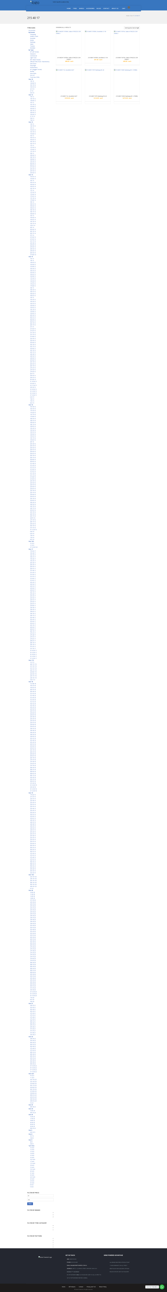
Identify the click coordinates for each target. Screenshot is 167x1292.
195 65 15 (33, 307)
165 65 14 (33, 186)
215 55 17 (33, 576)
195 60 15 (33, 305)
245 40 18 (33, 730)
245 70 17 (33, 613)
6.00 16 (32, 531)
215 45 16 (33, 465)
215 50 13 (33, 167)
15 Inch (32, 1155)
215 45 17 (33, 572)
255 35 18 (33, 738)
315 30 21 (33, 1029)
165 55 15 (33, 270)
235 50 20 (33, 912)
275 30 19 (33, 853)
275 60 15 (33, 371)
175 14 (32, 190)
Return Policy (102, 1287)
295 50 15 (33, 375)
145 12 (32, 97)
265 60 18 (33, 754)
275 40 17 (33, 635)
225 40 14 (33, 243)
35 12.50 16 (33, 529)
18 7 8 (32, 1136)
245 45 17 (33, 609)
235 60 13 (33, 173)
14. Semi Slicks (31, 1230)
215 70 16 (33, 473)
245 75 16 (33, 508)
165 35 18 (33, 685)
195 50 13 (33, 161)
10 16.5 (32, 543)
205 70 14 (33, 231)
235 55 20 (33, 914)
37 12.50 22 (33, 1070)
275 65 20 (33, 960)
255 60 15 (33, 360)
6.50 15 (32, 397)
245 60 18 (33, 736)
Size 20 (31, 890)
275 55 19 (33, 859)
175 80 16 (33, 416)
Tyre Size (31, 1146)
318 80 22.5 (33, 1093)
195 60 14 (33, 217)
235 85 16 (33, 500)
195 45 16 (33, 428)
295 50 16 (33, 524)
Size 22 (31, 1036)
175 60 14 (33, 194)
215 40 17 (33, 570)
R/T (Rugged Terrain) (36, 69)
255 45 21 (33, 1007)
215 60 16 (33, 469)
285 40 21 (33, 1023)
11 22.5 (32, 1077)
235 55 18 (33, 723)
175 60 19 (33, 795)
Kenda (32, 40)
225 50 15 (33, 340)
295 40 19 (33, 869)
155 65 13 (33, 130)
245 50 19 (33, 828)
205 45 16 (33, 446)
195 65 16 (33, 436)
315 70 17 (33, 648)
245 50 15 (33, 356)
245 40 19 (33, 824)
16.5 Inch (32, 1159)
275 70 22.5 (33, 1081)
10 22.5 (32, 1075)
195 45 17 (33, 561)
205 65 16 (33, 453)
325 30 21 (33, 1034)
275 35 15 (33, 368)
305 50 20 (33, 984)
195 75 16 (33, 438)
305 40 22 (33, 1062)
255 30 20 (33, 925)
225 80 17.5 (33, 672)
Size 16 (31, 405)
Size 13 (31, 122)
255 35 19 (33, 834)
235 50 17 (33, 598)
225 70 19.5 (33, 877)
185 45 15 (33, 290)
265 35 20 (33, 939)
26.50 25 (32, 1124)
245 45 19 (33, 826)
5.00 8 (31, 1138)
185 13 (32, 153)
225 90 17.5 (33, 674)
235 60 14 (33, 247)
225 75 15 (33, 346)
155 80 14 (33, 178)
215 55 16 (33, 467)
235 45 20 (33, 910)
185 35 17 (33, 557)
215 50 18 (33, 699)
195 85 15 (33, 313)
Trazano (32, 46)
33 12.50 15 (33, 391)
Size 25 (31, 1114)
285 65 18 (33, 773)
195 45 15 (33, 299)
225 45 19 (33, 802)
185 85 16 (33, 426)
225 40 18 (33, 705)
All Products (72, 1287)
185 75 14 (33, 212)
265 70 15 (33, 366)
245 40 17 (33, 607)
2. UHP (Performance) (33, 1228)
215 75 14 (33, 241)
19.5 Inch (32, 1169)
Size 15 (31, 256)
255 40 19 (33, 836)
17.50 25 (32, 1118)
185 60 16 (33, 422)
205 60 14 (33, 229)
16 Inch (32, 1157)
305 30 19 (33, 871)
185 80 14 (33, 214)
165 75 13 (33, 143)
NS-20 (29, 1245)
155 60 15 (33, 264)
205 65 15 (33, 321)
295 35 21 (33, 1025)
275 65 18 (33, 763)
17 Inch (32, 1161)
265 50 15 (33, 364)
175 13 (32, 145)
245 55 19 (33, 830)
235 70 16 (33, 498)
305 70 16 (33, 526)
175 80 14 (33, 200)
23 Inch (32, 1179)
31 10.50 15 (33, 381)
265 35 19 (33, 847)
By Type (31, 50)
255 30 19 (33, 832)
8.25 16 (32, 539)
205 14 (32, 227)
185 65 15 (33, 295)
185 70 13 (33, 157)
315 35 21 (33, 1031)
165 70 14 (33, 188)
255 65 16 (33, 510)
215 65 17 (33, 580)
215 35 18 (33, 693)
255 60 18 (33, 746)
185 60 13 (33, 155)
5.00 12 (32, 118)
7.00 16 (32, 535)
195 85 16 (33, 440)
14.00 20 (32, 898)
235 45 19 (33, 810)
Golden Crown (34, 36)
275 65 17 (33, 639)
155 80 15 (33, 266)
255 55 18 (33, 744)
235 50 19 (33, 812)
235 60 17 (33, 602)
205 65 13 (33, 165)
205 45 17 (33, 565)
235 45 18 (33, 719)
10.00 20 (32, 892)
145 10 (32, 81)
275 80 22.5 (33, 1083)
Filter (30, 1204)
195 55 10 (33, 87)
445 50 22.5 (33, 1099)
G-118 (29, 1243)
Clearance (33, 54)
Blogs (99, 8)
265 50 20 (33, 945)
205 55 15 (33, 317)
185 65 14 (33, 208)
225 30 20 (33, 902)
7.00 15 (32, 399)
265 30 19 (33, 845)
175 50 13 (33, 147)
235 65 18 (33, 726)
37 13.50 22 (33, 1072)
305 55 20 (33, 986)
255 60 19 (33, 843)
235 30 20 (33, 906)
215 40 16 (33, 463)
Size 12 (31, 95)
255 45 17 (33, 619)
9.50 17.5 (32, 680)
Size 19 (31, 793)
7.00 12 (32, 120)
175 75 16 (33, 414)
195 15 (32, 297)
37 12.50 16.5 (34, 547)
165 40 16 (33, 407)
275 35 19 (33, 855)
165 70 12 (33, 110)
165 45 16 (33, 409)
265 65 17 (33, 629)
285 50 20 (33, 968)
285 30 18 (33, 767)
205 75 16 (33, 457)
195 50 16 (33, 430)
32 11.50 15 (33, 385)
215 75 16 (33, 475)
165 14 (32, 180)
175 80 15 (33, 286)
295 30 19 (33, 867)
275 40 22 (33, 1048)
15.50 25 (32, 1116)
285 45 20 (33, 966)
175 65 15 (33, 284)
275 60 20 (33, 958)
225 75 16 (33, 492)
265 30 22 (33, 1042)
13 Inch (32, 1151)
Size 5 (30, 1130)
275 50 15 (33, 370)
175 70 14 (33, 198)
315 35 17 (33, 646)
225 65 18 (33, 715)
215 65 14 (33, 239)
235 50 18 (33, 721)
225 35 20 (33, 904)
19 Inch (32, 1167)
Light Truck (33, 58)
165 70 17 (33, 555)
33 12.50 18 (33, 785)
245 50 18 (33, 734)
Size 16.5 (31, 541)
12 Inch (32, 1149)
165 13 (32, 136)
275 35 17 (33, 633)
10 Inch (32, 1148)
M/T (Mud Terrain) (35, 60)
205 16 (32, 442)
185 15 (32, 288)
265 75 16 (33, 516)
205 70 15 (33, 323)
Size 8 (30, 1134)
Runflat (32, 71)
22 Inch (32, 1175)
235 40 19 (33, 808)
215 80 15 (33, 336)
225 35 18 (33, 703)
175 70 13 (33, 151)
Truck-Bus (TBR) (34, 77)
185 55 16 (33, 420)
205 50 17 (33, 566)
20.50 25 (32, 1122)
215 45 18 (33, 697)
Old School (33, 63)
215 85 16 (33, 479)
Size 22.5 (31, 1073)
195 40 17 (33, 559)
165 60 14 (33, 184)
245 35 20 (33, 917)
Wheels (81, 8)
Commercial (33, 56)
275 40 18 (33, 761)
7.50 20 (32, 997)
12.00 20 (32, 896)
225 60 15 (33, 342)
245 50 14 (33, 249)
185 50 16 (33, 418)
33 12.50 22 (33, 1066)
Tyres (75, 8)
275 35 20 (33, 949)
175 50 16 (33, 410)
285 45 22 (33, 1056)
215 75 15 (33, 334)
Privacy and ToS (91, 1287)
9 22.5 (31, 1103)
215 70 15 (33, 333)
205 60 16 (33, 451)
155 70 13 (33, 132)
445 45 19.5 (33, 886)
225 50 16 (33, 483)
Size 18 (31, 681)
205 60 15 (33, 319)
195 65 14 (33, 219)
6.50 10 (32, 93)
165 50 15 (33, 268)
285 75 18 (33, 775)
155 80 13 (33, 134)
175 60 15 (33, 282)
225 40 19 (33, 800)
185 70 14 (33, 210)
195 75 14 (33, 223)
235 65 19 (33, 818)
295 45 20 (33, 980)
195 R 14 (32, 225)
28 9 (31, 1142)
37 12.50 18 (33, 791)
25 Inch (32, 1183)
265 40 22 (33, 1046)
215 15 (32, 327)
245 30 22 (33, 1038)
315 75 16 (33, 528)
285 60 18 (33, 771)
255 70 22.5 (33, 1079)
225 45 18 (33, 707)
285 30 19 (33, 861)
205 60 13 (33, 163)
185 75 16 (33, 424)
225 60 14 (33, 245)
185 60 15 (33, 294)
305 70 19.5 (33, 884)
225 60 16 (33, 487)
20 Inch (32, 1171)
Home (69, 8)
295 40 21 (33, 1027)
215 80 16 (33, 477)
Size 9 (30, 1140)
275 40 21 (33, 1017)
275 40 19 (33, 857)
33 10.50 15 (33, 389)
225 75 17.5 (33, 670)
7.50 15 (32, 401)
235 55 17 (33, 600)
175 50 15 (33, 278)
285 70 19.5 (33, 882)
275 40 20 (33, 951)
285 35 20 (33, 964)
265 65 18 (33, 756)
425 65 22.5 (33, 1097)
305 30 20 (33, 982)
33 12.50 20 (33, 992)
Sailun (31, 44)
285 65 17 (33, 641)
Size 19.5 (31, 875)
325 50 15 (33, 387)
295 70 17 (33, 644)
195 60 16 (33, 434)
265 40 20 (33, 941)
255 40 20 (33, 929)
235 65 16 (33, 496)
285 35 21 (33, 1021)
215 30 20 (33, 900)
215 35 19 (33, 797)
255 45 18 (33, 742)
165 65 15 (33, 274)
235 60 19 (33, 816)
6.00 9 (31, 1144)
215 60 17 (33, 578)
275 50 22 (33, 1050)
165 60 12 (33, 108)
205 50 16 (33, 448)
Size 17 (132, 15)
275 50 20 (33, 955)
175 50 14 (33, 192)
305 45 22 (33, 1064)
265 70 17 (33, 631)
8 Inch (31, 1185)
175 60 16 (33, 412)
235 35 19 (33, 806)
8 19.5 (31, 888)
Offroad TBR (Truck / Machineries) (39, 61)
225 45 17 (33, 582)
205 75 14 (33, 233)
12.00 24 (32, 1110)
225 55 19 (33, 804)
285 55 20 (33, 970)
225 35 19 (33, 799)
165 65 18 (33, 687)
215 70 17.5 (33, 666)
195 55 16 (33, 432)
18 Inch (32, 1165)
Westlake (32, 48)
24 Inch (32, 1181)
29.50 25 (32, 1126)
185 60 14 (33, 206)
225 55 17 (33, 586)
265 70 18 (33, 758)
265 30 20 (33, 937)
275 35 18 (33, 760)
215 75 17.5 (33, 668)
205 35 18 (33, 689)
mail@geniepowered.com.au (78, 1265)
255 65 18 (33, 748)
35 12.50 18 (33, 789)
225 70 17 (33, 592)
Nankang (32, 42)
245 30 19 (33, 820)
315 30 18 (33, 783)
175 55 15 (33, 280)
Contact (106, 8)
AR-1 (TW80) (30, 1238)
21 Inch (32, 1173)
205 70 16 (33, 455)
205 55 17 (33, 568)
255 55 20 (33, 935)
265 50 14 (33, 253)
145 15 (32, 260)
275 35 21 (33, 1015)
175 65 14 (33, 196)
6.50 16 (32, 533)
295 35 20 (33, 976)
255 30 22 (33, 1040)
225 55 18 (33, 711)
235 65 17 (33, 604)
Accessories (90, 8)
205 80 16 (33, 459)
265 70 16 (33, 514)
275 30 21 (33, 1013)
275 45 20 (33, 953)
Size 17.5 (31, 660)
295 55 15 (33, 377)
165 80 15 (33, 276)
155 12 (32, 102)
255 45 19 (33, 838)
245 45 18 (33, 732)
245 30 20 (33, 915)
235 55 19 (33, 814)
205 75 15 (33, 325)
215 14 (32, 235)
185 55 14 (33, 204)
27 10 (31, 91)
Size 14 (31, 175)
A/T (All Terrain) (34, 52)
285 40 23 (33, 1107)
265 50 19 (33, 849)
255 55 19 (33, 841)
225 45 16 (33, 481)
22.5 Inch (32, 1177)
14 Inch (32, 1153)
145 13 (32, 124)
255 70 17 (33, 625)
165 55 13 (33, 137)
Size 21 (31, 1003)
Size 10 (31, 79)
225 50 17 (33, 584)
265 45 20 (33, 943)
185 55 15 (33, 292)
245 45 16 (33, 502)
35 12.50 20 (33, 994)
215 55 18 (33, 701)
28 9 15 (32, 373)
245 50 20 (33, 923)
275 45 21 (33, 1019)
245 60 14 (33, 251)
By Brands (32, 32)
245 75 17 (33, 615)
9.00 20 (32, 1001)
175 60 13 (33, 149)
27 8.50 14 (33, 255)
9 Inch (31, 1187)
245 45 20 (33, 921)
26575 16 (32, 518)
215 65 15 (33, 331)
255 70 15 (33, 362)
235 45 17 (33, 596)
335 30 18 (33, 787)
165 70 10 (33, 85)
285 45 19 (33, 865)
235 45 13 (33, 169)
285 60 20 (33, 972)
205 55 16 (33, 449)
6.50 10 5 (32, 1132)
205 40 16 (33, 444)
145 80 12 (33, 100)
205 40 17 (33, 563)
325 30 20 (33, 990)
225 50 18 (33, 709)
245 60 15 (33, 358)
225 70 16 (33, 490)
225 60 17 (33, 588)
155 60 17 (33, 551)
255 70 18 (33, 750)
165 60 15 (33, 272)
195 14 (32, 215)
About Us (115, 8)
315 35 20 (33, 988)
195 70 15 (33, 309)
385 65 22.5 (33, 1095)
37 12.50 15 (33, 395)
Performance (33, 67)
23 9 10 (32, 89)
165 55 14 (33, 182)
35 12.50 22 (33, 1068)
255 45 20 (33, 931)
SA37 (28, 1247)
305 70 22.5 (33, 1089)
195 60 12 (33, 114)
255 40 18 (33, 740)
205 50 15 (33, 315)
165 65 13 (33, 139)
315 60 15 (33, 383)
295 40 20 (33, 978)
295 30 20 (33, 974)
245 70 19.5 (33, 878)
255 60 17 (33, 621)
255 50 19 (33, 839)
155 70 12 (33, 104)
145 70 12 (33, 99)
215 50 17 (33, 574)
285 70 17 (33, 643)
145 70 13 (33, 126)
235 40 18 (33, 717)
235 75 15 (33, 352)
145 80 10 (33, 83)
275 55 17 (33, 637)
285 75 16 (33, 522)
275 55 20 (33, 957)
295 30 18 (33, 777)
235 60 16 (33, 494)
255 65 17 (33, 623)
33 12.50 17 (33, 652)
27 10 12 (32, 116)
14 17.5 (32, 662)
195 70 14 (33, 221)
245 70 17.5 (33, 678)
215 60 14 (33, 237)
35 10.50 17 (33, 654)
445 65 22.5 (33, 1101)
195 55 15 (33, 303)
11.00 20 (32, 894)
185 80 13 (33, 159)
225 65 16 (33, 489)
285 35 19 (33, 863)
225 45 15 (33, 338)
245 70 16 (33, 506)
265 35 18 (33, 752)
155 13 (32, 128)
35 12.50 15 (33, 393)
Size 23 (31, 1105)
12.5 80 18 (33, 683)
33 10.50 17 (33, 650)
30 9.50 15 (33, 379)
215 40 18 (33, 695)
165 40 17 (33, 553)
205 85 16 (33, 461)
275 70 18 (33, 765)
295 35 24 (33, 1112)
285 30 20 (33, 962)
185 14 (32, 202)
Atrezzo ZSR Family (32, 1240)
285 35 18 (33, 769)
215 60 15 (33, 329)
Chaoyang (33, 34)
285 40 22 (33, 1054)
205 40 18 (33, 691)
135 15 (32, 258)
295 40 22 (33, 1060)
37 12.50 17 (33, 658)
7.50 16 (32, 537)
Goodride (32, 38)
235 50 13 (33, 171)
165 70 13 (33, 141)
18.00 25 (32, 1120)
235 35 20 (33, 908)
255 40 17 (33, 617)
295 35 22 (33, 1058)
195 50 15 (33, 301)
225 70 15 (33, 344)
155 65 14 (33, 176)
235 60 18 (33, 724)
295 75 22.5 (33, 1085)
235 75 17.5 (33, 676)
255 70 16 (33, 512)
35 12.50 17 (33, 656)
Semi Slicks (33, 73)
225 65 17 (33, 590)
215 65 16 (33, 471)
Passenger (33, 65)
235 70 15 (33, 350)
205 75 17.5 (33, 664)
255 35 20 (33, 927)
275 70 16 (33, 520)
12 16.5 (32, 545)
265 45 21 (33, 1011)
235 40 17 (33, 594)
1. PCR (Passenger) (32, 1225)
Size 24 (31, 1109)
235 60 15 (33, 348)
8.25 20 (32, 999)
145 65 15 (33, 262)
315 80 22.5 (33, 1091)
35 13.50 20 (33, 995)
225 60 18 (33, 713)
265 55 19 (33, 851)
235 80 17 (33, 605)
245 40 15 (33, 354)
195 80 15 (33, 311)
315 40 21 (33, 1033)
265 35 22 (33, 1044)
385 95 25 (33, 1128)
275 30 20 (33, 947)
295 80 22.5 (33, 1087)
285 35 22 (33, 1052)
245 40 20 (33, 919)
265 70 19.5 (33, 880)
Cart (123, 8)
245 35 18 (33, 728)
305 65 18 (33, 781)
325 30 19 (33, 873)
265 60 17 (33, 627)
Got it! (118, 3)
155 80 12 (33, 106)
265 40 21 (33, 1009)
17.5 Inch (32, 1163)
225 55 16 (33, 485)
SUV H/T (32, 75)
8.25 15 (32, 403)
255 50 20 (33, 933)
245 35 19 (33, 822)
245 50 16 (33, 504)
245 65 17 (33, 611)
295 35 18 (33, 779)
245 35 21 (33, 1005)
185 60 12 (33, 112)
